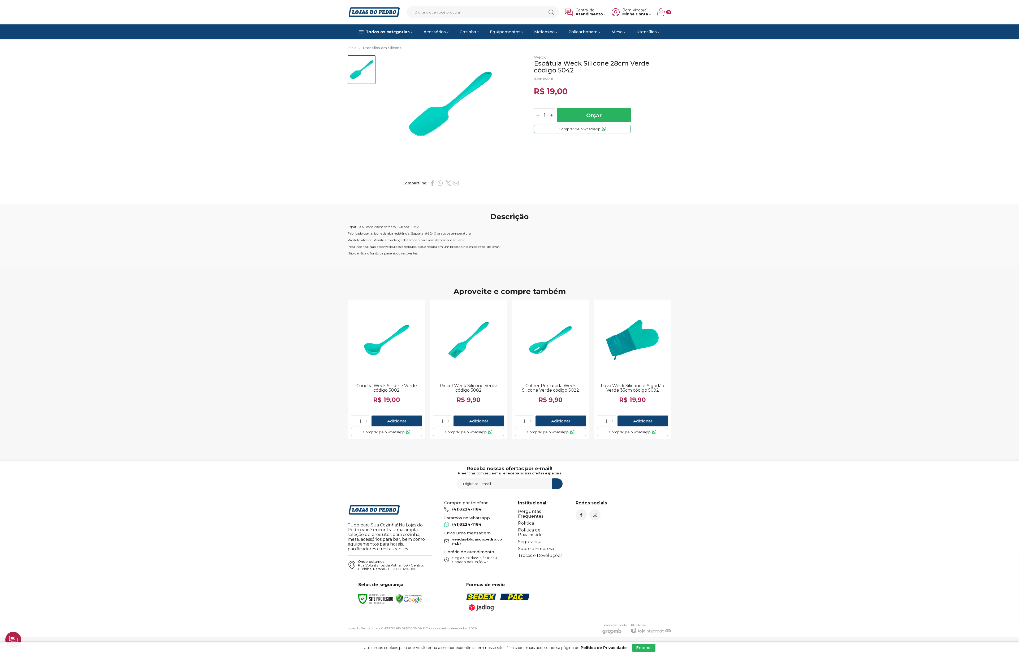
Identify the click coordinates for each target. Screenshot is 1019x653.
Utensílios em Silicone (382, 48)
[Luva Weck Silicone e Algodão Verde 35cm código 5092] (632, 369)
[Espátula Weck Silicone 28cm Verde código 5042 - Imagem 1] (361, 70)
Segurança (529, 541)
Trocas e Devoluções (540, 555)
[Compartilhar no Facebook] (432, 183)
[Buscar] (551, 12)
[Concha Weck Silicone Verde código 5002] (386, 369)
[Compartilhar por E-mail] (456, 183)
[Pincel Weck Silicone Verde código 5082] (468, 369)
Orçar (594, 115)
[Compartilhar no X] (448, 183)
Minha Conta (635, 14)
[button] (361, 69)
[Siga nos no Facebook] (581, 514)
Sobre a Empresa (536, 548)
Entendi (643, 647)
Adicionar (397, 420)
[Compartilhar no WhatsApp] (440, 183)
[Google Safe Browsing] (409, 598)
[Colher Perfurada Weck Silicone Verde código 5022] (550, 369)
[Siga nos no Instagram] (595, 514)
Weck (540, 57)
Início (352, 48)
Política (526, 523)
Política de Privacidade (530, 532)
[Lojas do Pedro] (374, 12)
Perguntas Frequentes (530, 514)
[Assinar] (557, 483)
